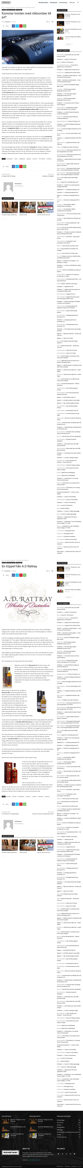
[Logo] (6, 2)
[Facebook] (13, 26)
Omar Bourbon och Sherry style (70, 245)
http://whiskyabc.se (19, 185)
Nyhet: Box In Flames (71, 350)
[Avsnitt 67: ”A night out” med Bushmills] (60, 16)
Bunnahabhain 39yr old (69, 397)
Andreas (59, 75)
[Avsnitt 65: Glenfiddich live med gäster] (60, 31)
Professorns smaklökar (69, 536)
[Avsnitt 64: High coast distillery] (60, 38)
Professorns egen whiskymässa (9, 214)
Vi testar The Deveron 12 (74, 121)
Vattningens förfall (69, 530)
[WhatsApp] (24, 26)
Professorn (7, 21)
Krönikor (40, 212)
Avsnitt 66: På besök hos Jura (72, 21)
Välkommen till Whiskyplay (68, 472)
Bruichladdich (9, 158)
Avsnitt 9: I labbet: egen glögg (72, 511)
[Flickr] (66, 1153)
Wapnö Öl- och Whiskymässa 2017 (69, 182)
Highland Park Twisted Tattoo (72, 69)
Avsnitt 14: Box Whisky (70, 496)
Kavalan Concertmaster (71, 539)
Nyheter (3, 9)
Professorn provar (6, 212)
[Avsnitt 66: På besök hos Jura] (60, 23)
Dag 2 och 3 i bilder (68, 338)
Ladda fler (68, 44)
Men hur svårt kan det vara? (43, 214)
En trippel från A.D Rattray (8, 176)
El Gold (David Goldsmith (63, 492)
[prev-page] (3, 219)
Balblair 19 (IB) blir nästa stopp (69, 283)
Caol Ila (15, 158)
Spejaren (59, 195)
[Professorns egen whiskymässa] (10, 207)
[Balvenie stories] (28, 207)
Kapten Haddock (65, 508)
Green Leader (60, 551)
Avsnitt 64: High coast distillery (73, 36)
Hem (3, 7)
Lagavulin (29, 158)
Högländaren (60, 189)
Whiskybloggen (19, 9)
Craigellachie (22, 158)
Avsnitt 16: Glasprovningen (71, 457)
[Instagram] (70, 1153)
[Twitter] (17, 26)
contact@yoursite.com (35, 1160)
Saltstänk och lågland (48, 176)
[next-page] (5, 219)
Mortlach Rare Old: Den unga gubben (71, 436)
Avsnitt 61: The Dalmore (71, 59)
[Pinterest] (21, 26)
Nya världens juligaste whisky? (71, 403)
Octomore (35, 158)
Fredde (58, 80)
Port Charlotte (42, 158)
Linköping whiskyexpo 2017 (72, 189)
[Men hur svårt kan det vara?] (45, 207)
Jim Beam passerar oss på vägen (71, 400)
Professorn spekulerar (10, 7)
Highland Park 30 (69, 286)
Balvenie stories (23, 214)
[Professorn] (3, 22)
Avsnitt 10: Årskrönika (70, 502)
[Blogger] (58, 1153)
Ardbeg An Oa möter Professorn (70, 147)
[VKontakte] (74, 1153)
